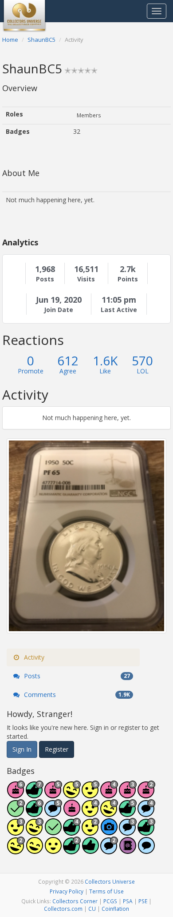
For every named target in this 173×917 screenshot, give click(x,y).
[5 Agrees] (53, 850)
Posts (45, 279)
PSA (128, 901)
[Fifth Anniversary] (53, 794)
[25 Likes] (72, 850)
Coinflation (115, 908)
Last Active (119, 310)
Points (128, 279)
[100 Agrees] (16, 831)
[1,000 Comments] (53, 813)
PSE (142, 901)
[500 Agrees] (90, 794)
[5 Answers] (16, 813)
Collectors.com (63, 908)
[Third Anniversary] (127, 794)
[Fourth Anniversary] (109, 794)
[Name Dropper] (127, 850)
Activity (33, 657)
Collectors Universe (110, 881)
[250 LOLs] (109, 813)
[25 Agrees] (90, 831)
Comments (76, 694)
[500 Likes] (127, 813)
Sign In (21, 749)
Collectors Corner (75, 901)
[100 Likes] (146, 831)
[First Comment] (146, 850)
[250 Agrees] (90, 813)
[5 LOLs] (34, 850)
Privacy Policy (66, 891)
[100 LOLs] (34, 831)
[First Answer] (53, 831)
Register (56, 749)
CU (92, 908)
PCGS (110, 901)
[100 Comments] (127, 831)
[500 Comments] (146, 813)
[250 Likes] (72, 831)
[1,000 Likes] (34, 813)
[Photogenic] (109, 831)
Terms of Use (106, 891)
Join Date (58, 310)
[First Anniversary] (72, 813)
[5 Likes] (90, 850)
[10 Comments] (109, 850)
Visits (86, 279)
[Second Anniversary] (146, 794)
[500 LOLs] (72, 794)
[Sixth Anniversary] (16, 794)
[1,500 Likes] (34, 794)
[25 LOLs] (16, 850)
